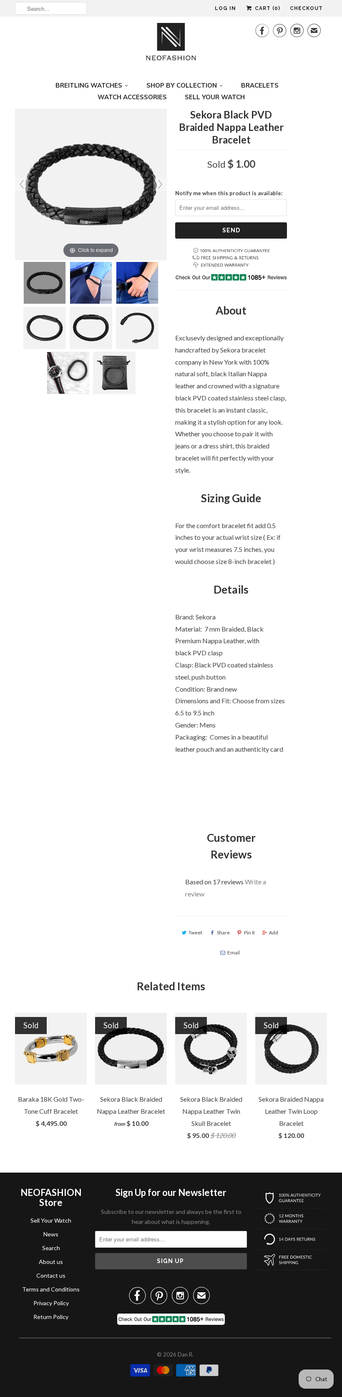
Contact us (50, 1275)
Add (273, 932)
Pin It (249, 932)
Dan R (185, 1354)
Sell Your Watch (50, 1220)
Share (223, 932)
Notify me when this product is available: (228, 193)
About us (51, 1261)
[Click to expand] (91, 183)
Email (233, 952)
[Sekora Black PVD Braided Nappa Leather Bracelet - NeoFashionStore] (44, 283)
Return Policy (50, 1316)
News (50, 1234)
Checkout (306, 8)
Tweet (195, 932)
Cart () (266, 8)
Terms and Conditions (51, 1289)
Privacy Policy (51, 1302)
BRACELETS (260, 85)
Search (51, 1247)
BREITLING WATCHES (88, 85)
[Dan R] (171, 44)
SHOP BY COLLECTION (181, 85)
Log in (225, 8)
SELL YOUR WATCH (215, 97)
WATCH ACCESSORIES (132, 97)
